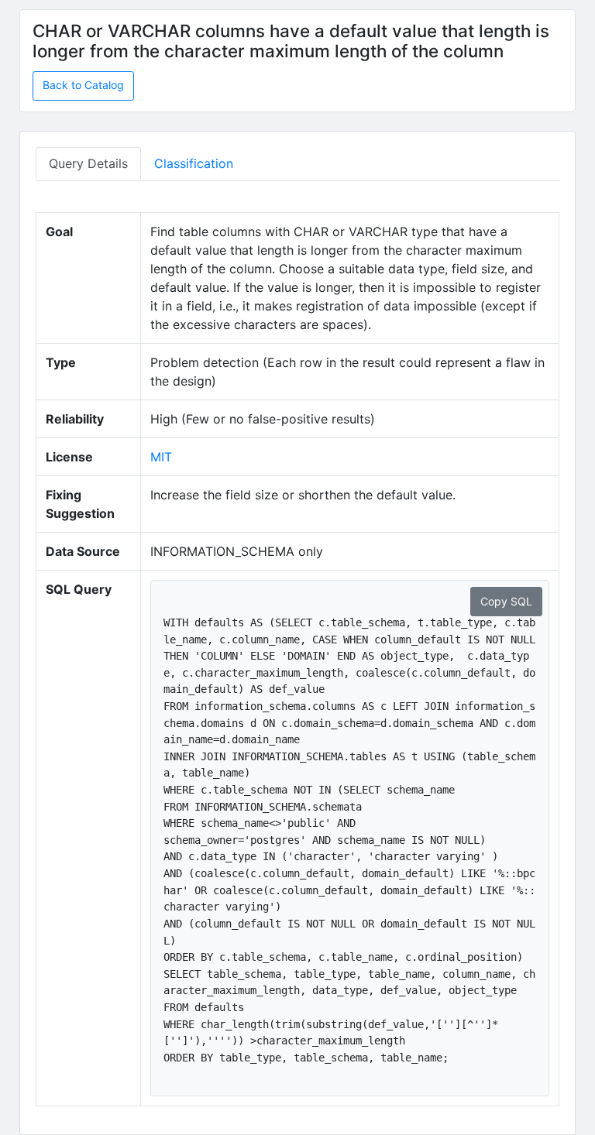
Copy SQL (506, 601)
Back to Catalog (83, 84)
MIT (161, 457)
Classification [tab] (193, 163)
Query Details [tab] (88, 163)
